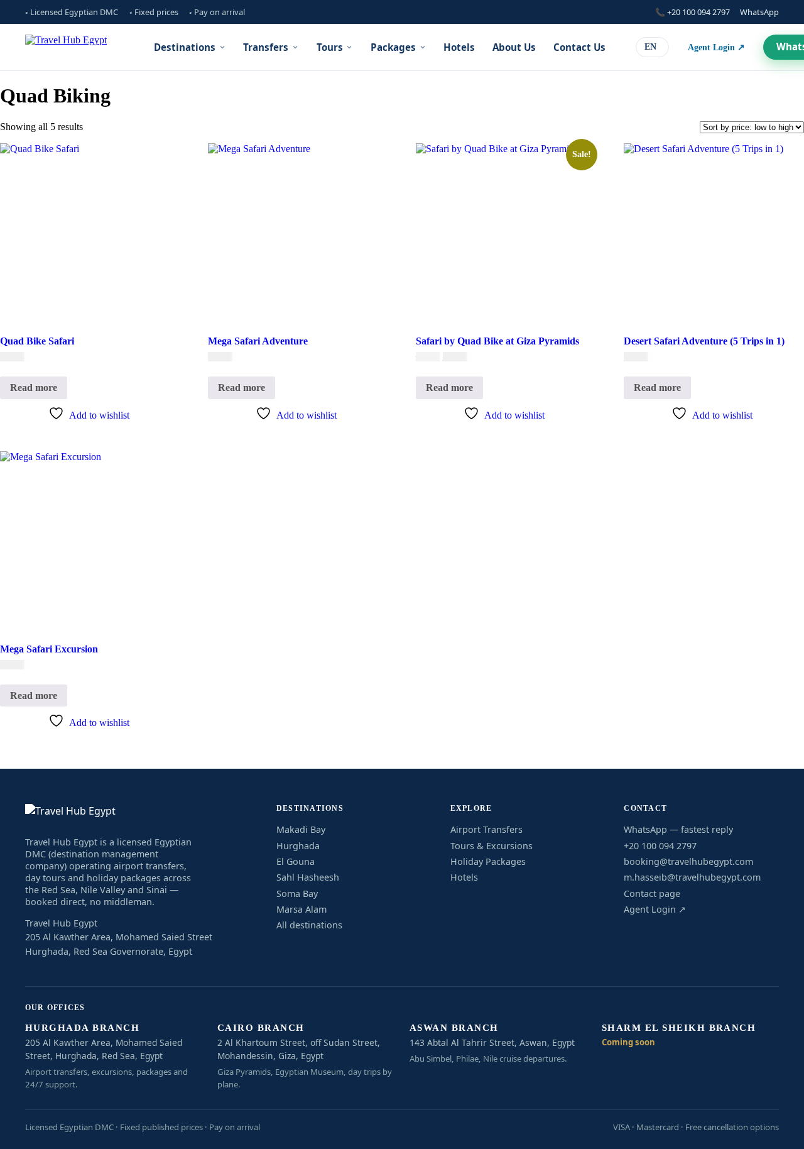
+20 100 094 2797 (660, 846)
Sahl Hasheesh (307, 877)
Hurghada (298, 846)
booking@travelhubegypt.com (688, 861)
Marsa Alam (301, 909)
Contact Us (579, 47)
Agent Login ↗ (716, 47)
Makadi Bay (300, 829)
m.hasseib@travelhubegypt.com (692, 877)
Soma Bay (297, 893)
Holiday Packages (488, 861)
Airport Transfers (486, 829)
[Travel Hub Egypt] (66, 47)
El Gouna (295, 861)
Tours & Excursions (491, 846)
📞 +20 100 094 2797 (692, 12)
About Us (514, 47)
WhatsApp (759, 12)
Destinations (184, 47)
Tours (330, 47)
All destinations (309, 925)
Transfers (265, 47)
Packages (393, 47)
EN (650, 47)
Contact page (652, 893)
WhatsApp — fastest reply (678, 829)
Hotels (459, 47)
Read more (33, 387)
